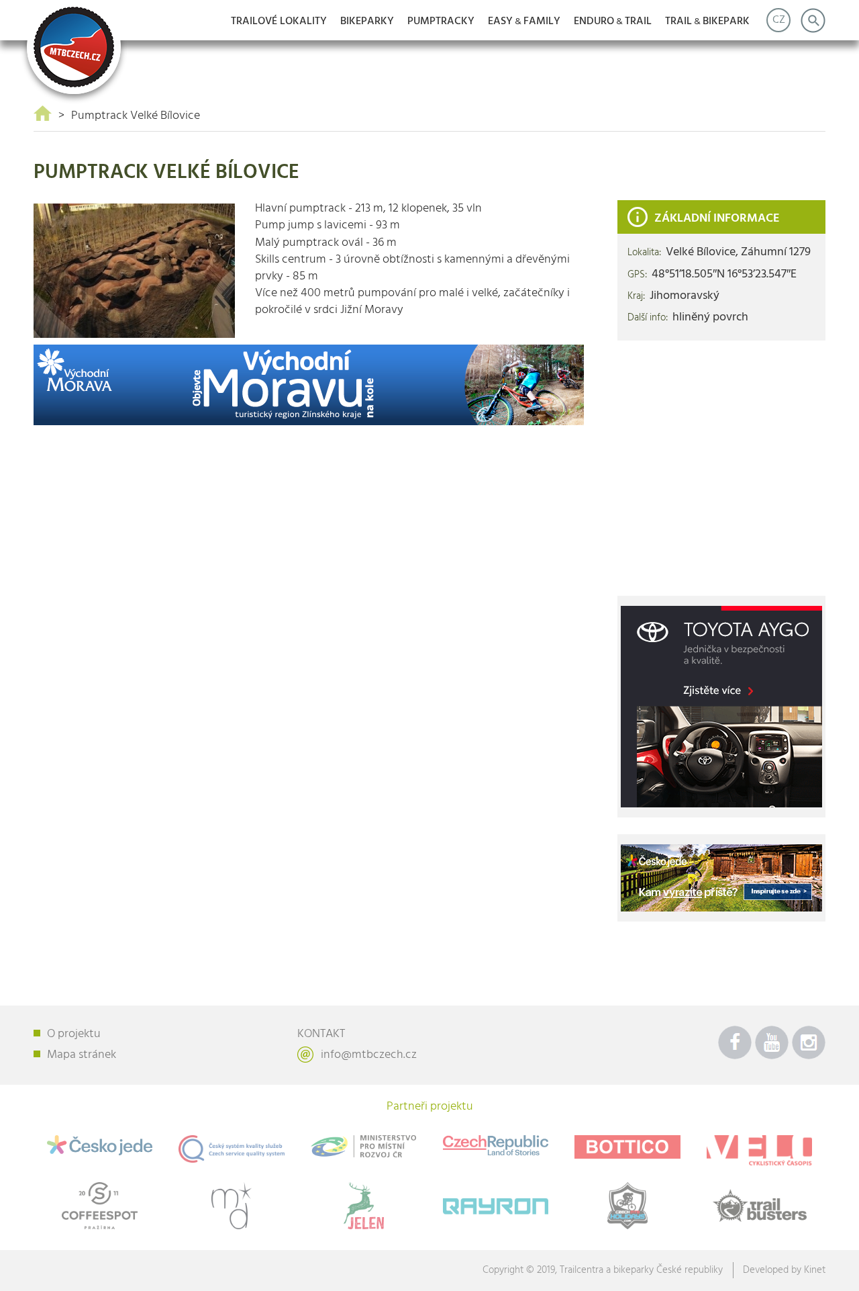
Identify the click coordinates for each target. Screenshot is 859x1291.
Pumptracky (440, 21)
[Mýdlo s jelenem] (363, 1205)
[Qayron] (496, 1203)
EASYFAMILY (524, 21)
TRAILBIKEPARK (707, 21)
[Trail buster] (759, 1205)
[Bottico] (628, 1147)
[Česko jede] (100, 1145)
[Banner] (721, 707)
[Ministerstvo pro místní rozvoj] (363, 1146)
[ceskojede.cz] (721, 878)
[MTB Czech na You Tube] (772, 1042)
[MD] (232, 1205)
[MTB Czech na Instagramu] (808, 1042)
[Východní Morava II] (309, 385)
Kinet (814, 1270)
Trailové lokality (279, 21)
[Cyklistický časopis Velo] (759, 1150)
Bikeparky (367, 21)
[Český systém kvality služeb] (232, 1149)
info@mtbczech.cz (369, 1055)
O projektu (74, 1034)
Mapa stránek (81, 1055)
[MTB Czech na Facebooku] (735, 1042)
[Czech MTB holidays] (628, 1205)
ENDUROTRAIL (613, 21)
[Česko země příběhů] (496, 1145)
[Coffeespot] (100, 1205)
